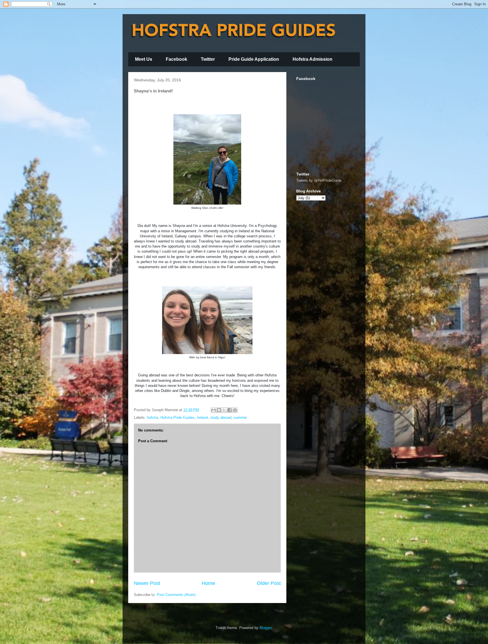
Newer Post (147, 583)
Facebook (176, 59)
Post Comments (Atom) (176, 595)
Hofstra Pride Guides (177, 417)
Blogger (266, 628)
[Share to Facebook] (229, 410)
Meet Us (143, 59)
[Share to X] (224, 410)
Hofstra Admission (312, 59)
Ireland (202, 417)
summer (240, 417)
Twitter (208, 59)
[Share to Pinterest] (235, 410)
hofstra (152, 417)
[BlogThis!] (219, 410)
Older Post (269, 583)
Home (208, 583)
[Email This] (213, 410)
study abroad (220, 417)
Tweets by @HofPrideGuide (318, 180)
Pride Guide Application (253, 59)
